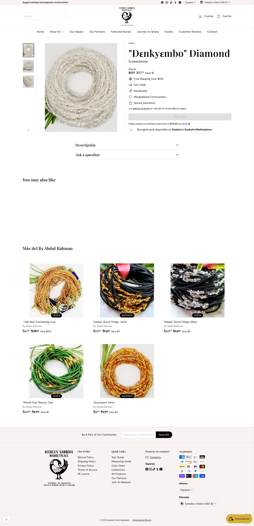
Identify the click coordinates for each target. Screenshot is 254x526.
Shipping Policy (87, 461)
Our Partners (97, 31)
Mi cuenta (83, 473)
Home (40, 31)
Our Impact (76, 31)
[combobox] (46, 16)
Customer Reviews (190, 31)
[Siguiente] (28, 129)
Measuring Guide (121, 461)
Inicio (131, 43)
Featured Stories (121, 31)
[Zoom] (81, 87)
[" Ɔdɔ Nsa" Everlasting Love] (56, 296)
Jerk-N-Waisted (121, 482)
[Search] (66, 16)
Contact (212, 31)
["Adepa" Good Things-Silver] (197, 296)
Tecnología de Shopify (141, 520)
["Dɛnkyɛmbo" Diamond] (39, 212)
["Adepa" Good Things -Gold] (127, 296)
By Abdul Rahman (56, 248)
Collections (118, 469)
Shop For (56, 31)
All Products (119, 473)
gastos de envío (141, 108)
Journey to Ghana (148, 31)
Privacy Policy (86, 465)
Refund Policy (86, 457)
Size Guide (118, 457)
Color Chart (118, 465)
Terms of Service (87, 469)
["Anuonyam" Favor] (127, 377)
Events (169, 31)
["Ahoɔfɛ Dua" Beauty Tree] (56, 377)
